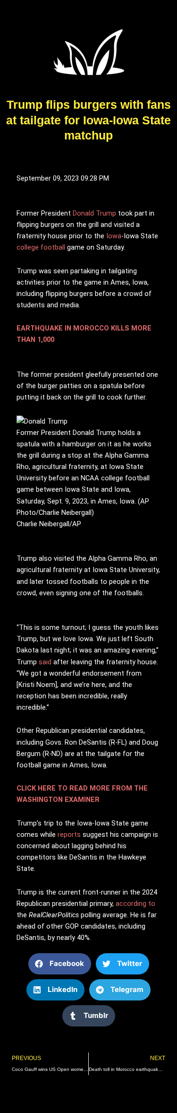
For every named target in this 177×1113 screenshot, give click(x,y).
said (45, 662)
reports (69, 834)
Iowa (113, 236)
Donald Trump (94, 213)
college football (41, 247)
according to (135, 903)
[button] (59, 963)
